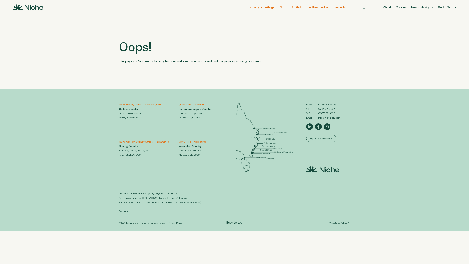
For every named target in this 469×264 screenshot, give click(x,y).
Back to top (234, 222)
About (387, 7)
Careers (401, 7)
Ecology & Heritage (261, 7)
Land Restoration (317, 7)
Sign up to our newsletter (321, 138)
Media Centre (447, 7)
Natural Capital (290, 7)
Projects (340, 7)
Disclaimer (124, 211)
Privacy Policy (175, 222)
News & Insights (422, 7)
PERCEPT (345, 222)
